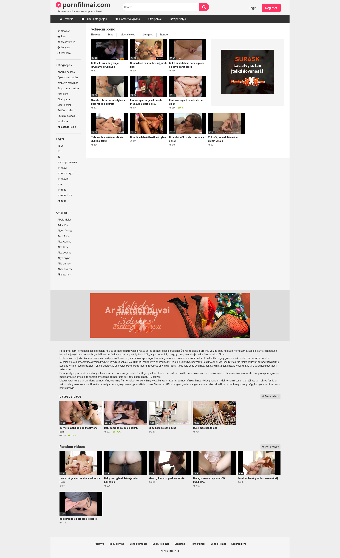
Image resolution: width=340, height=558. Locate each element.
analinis (62, 189)
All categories (66, 126)
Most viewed (68, 42)
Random (66, 53)
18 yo (61, 145)
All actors (63, 274)
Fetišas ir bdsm (66, 110)
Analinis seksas (66, 72)
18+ (60, 151)
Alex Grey (63, 247)
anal (60, 184)
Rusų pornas (116, 543)
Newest (65, 31)
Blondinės (63, 94)
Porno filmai (198, 543)
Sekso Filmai (218, 543)
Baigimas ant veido (68, 88)
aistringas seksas (67, 162)
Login (252, 8)
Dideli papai (64, 99)
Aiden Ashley (65, 230)
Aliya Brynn (64, 258)
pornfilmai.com (85, 4)
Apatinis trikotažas (68, 77)
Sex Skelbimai (160, 543)
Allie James (64, 263)
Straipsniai (155, 19)
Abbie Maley (64, 219)
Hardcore (63, 121)
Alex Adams (64, 241)
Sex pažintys (178, 19)
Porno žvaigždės (129, 19)
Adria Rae (63, 225)
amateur (62, 167)
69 (59, 156)
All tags (62, 200)
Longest (65, 47)
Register (271, 8)
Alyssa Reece (65, 269)
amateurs (63, 178)
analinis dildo (65, 195)
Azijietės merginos (68, 83)
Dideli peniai (64, 105)
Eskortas (179, 543)
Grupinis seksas (66, 116)
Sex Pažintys (238, 543)
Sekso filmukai (138, 543)
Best (63, 36)
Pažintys (99, 543)
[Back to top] (328, 547)
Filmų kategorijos (96, 19)
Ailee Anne (64, 236)
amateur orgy (65, 173)
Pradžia (68, 19)
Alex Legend (64, 252)
